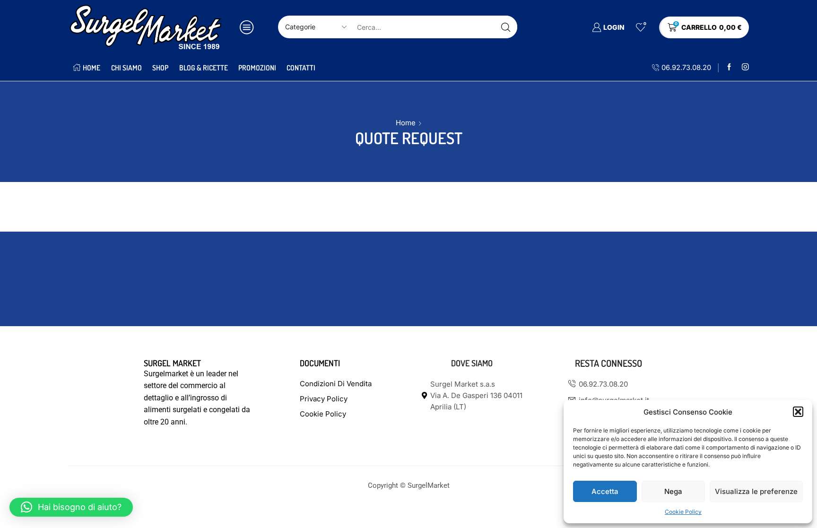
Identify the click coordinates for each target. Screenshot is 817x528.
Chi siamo (126, 67)
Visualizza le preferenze (756, 491)
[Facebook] (729, 67)
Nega (673, 491)
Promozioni (257, 67)
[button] (798, 411)
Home (91, 67)
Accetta (604, 491)
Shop (160, 67)
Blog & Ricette (203, 67)
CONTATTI (301, 67)
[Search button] (506, 27)
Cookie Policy (683, 511)
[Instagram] (745, 67)
